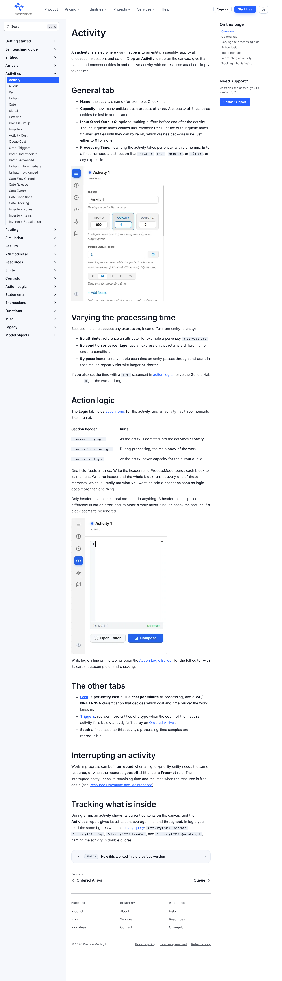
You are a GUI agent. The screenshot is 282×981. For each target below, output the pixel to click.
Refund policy (201, 944)
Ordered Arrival (162, 722)
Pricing (70, 9)
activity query (133, 828)
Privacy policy (145, 944)
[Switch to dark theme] (263, 9)
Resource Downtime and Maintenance (121, 785)
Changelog (177, 927)
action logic (163, 374)
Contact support (234, 102)
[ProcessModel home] (24, 9)
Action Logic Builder (156, 660)
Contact (126, 927)
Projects (120, 9)
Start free (245, 9)
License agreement (173, 944)
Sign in (222, 9)
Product (51, 9)
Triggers (87, 716)
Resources (177, 919)
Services (144, 9)
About (124, 911)
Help (165, 9)
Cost (84, 697)
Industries (95, 9)
